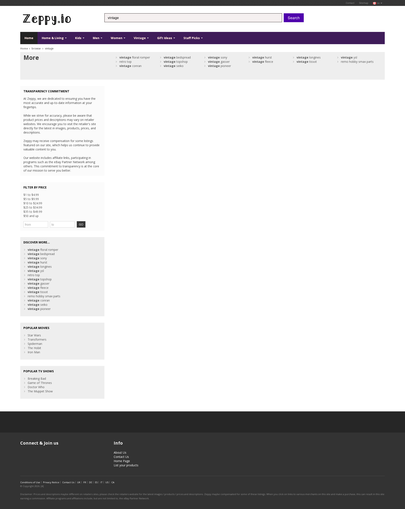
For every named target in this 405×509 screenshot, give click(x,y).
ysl (349, 57)
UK (78, 482)
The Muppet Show (40, 391)
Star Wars (34, 335)
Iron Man (34, 352)
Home (28, 38)
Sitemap (363, 2)
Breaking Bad (37, 379)
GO (81, 224)
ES (96, 482)
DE (90, 482)
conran (130, 66)
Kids (78, 38)
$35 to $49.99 (32, 212)
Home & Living (53, 38)
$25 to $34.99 (32, 207)
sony (217, 57)
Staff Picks (192, 38)
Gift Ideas (165, 38)
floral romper (134, 57)
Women (117, 38)
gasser (219, 62)
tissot (307, 62)
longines (309, 57)
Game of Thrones (40, 383)
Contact (350, 2)
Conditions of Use (30, 482)
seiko (174, 66)
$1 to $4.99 (31, 195)
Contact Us (121, 457)
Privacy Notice (51, 482)
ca (378, 2)
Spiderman (35, 344)
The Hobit (34, 348)
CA (112, 482)
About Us (120, 452)
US (106, 482)
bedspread (177, 57)
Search (294, 17)
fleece (262, 62)
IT (101, 482)
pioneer (219, 66)
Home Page (122, 461)
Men (96, 38)
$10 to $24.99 (32, 203)
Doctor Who (36, 387)
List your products (126, 465)
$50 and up (31, 216)
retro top (125, 62)
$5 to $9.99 (31, 199)
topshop (176, 62)
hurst (262, 57)
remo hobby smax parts (357, 62)
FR (84, 482)
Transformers (37, 339)
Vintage (140, 38)
